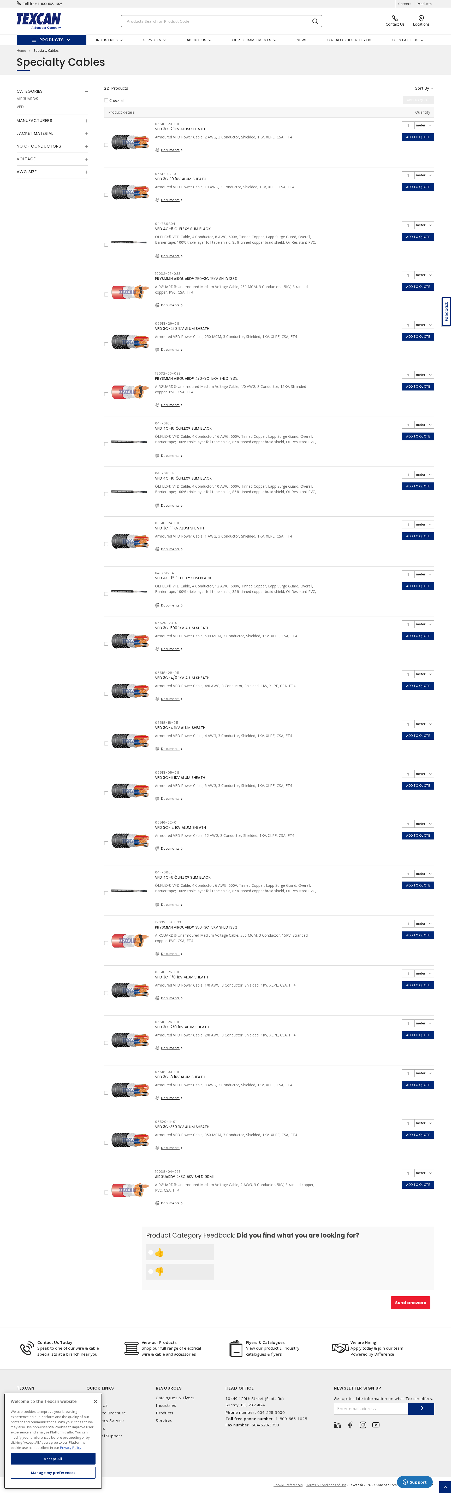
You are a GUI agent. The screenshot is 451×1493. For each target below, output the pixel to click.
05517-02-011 (167, 174)
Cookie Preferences (288, 1485)
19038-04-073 (168, 1171)
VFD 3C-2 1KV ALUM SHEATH (180, 129)
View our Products (159, 1342)
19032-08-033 (168, 922)
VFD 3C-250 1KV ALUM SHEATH (182, 328)
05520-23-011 (167, 623)
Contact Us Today (54, 1342)
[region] (53, 1441)
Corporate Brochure (106, 1412)
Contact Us (97, 1405)
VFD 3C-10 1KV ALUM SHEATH (180, 179)
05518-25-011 (167, 972)
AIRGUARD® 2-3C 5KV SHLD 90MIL (185, 1176)
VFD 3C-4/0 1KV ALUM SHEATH (182, 677)
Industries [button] (107, 40)
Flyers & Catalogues (265, 1342)
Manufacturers (34, 120)
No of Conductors (39, 146)
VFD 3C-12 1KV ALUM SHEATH (180, 827)
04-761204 (164, 573)
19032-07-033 (168, 273)
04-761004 (164, 473)
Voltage (26, 159)
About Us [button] (196, 40)
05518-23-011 (167, 124)
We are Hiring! (364, 1342)
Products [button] (51, 40)
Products (424, 3)
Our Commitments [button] (251, 40)
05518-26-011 (167, 1022)
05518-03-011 (167, 1072)
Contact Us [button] (405, 40)
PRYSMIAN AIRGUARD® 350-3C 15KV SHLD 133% (196, 927)
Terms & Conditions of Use (326, 1485)
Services (164, 1420)
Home (21, 50)
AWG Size (27, 171)
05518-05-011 (167, 772)
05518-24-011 (167, 523)
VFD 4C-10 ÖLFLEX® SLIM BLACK (183, 478)
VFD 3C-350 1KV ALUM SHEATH (182, 1126)
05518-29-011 (167, 323)
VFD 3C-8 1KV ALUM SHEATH (180, 1077)
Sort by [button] (422, 88)
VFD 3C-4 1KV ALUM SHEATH (180, 727)
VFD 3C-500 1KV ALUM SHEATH (182, 628)
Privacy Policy (70, 1447)
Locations (95, 1428)
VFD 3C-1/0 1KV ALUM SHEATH (181, 977)
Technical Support (104, 1435)
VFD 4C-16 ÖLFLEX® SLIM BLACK (183, 428)
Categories (30, 91)
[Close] (95, 1401)
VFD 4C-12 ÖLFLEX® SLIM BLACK (183, 578)
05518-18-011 (166, 722)
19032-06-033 (168, 373)
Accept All (53, 1458)
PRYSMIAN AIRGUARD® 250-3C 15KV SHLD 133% (196, 278)
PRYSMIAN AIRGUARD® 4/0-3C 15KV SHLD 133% (196, 378)
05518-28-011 (167, 672)
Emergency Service (105, 1420)
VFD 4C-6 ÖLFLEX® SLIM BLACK (183, 877)
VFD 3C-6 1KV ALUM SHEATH (180, 777)
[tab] (52, 91)
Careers (404, 3)
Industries (166, 1405)
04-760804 (165, 223)
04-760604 (165, 872)
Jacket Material (35, 133)
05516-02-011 (167, 822)
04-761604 (164, 423)
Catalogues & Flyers (350, 40)
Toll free (30, 3)
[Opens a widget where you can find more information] (415, 1482)
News (302, 40)
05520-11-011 (166, 1121)
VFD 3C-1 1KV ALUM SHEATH (179, 528)
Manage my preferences (53, 1472)
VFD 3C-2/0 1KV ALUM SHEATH (182, 1027)
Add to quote (418, 137)
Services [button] (152, 40)
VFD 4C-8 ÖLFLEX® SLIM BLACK (183, 228)
